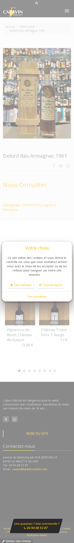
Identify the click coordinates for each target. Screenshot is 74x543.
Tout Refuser (22, 285)
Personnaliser (37, 296)
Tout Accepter (52, 285)
